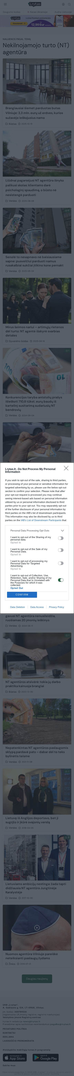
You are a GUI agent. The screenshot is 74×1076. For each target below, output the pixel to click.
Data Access (37, 607)
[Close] (67, 469)
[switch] (61, 538)
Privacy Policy (56, 607)
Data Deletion (17, 607)
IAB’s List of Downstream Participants (41, 520)
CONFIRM (22, 594)
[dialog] (37, 538)
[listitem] (37, 530)
